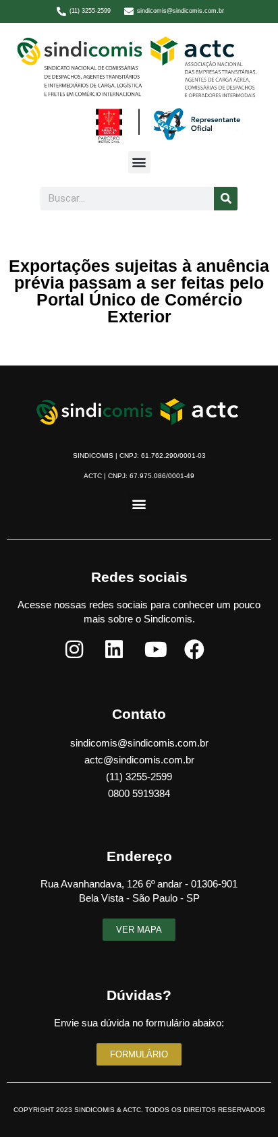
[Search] (226, 198)
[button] (139, 162)
